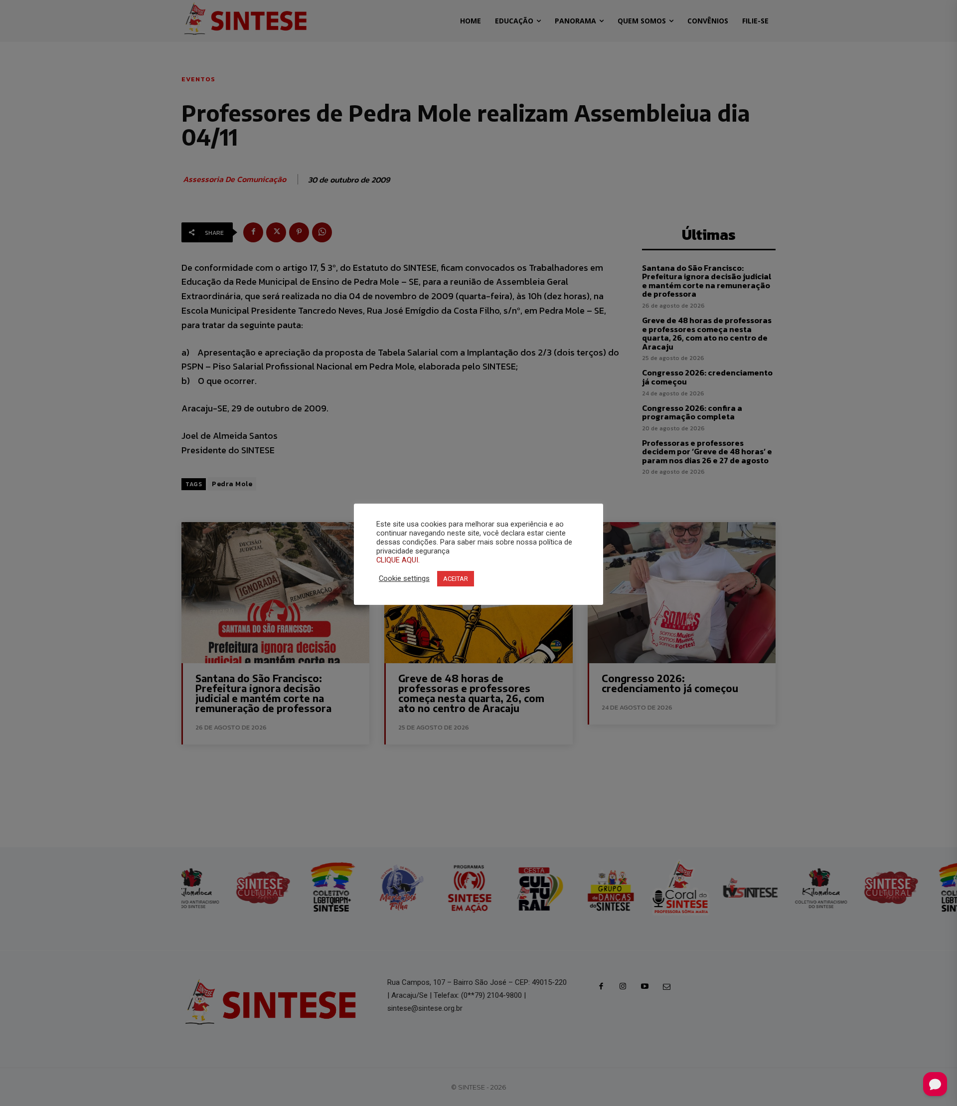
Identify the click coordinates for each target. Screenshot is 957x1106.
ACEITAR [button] (455, 578)
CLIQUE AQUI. (398, 559)
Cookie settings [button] (404, 578)
